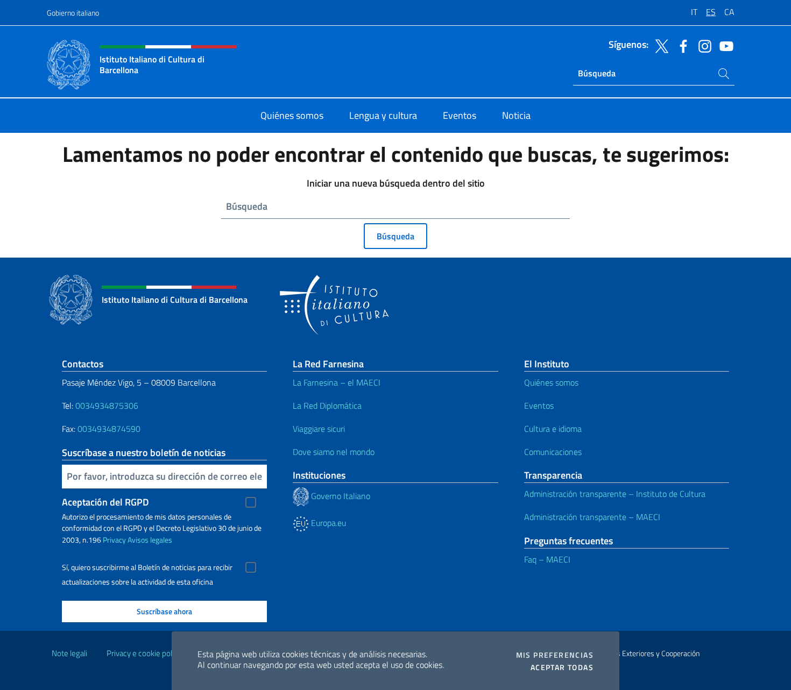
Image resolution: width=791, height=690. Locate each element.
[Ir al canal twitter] (659, 45)
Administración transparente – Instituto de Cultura (614, 493)
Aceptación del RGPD (105, 502)
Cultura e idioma (553, 428)
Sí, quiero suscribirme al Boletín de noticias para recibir (147, 567)
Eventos (539, 405)
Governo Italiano (339, 495)
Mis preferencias (555, 655)
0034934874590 (108, 428)
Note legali (69, 653)
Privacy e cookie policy (144, 653)
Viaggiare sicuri (319, 428)
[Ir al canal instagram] (702, 45)
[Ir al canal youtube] (723, 45)
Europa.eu (327, 522)
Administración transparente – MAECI (592, 516)
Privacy (114, 539)
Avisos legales (150, 539)
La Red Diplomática (327, 405)
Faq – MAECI (547, 559)
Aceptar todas (562, 667)
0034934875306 (106, 405)
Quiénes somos (551, 382)
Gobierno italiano (73, 12)
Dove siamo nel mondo (334, 451)
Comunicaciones (553, 451)
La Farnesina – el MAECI (336, 382)
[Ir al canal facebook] (680, 45)
